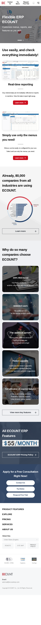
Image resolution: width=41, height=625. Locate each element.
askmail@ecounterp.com (10, 582)
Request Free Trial (26, 3)
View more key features (20, 412)
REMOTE (8, 545)
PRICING (6, 519)
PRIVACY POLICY (33, 545)
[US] (3, 3)
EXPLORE (7, 514)
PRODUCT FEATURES (13, 509)
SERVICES (7, 524)
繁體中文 (7, 506)
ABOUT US (7, 529)
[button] (19, 40)
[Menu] (39, 3)
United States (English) (11, 539)
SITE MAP (20, 545)
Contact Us (10, 3)
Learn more (19, 103)
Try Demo (18, 3)
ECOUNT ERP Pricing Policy (20, 455)
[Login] (33, 3)
